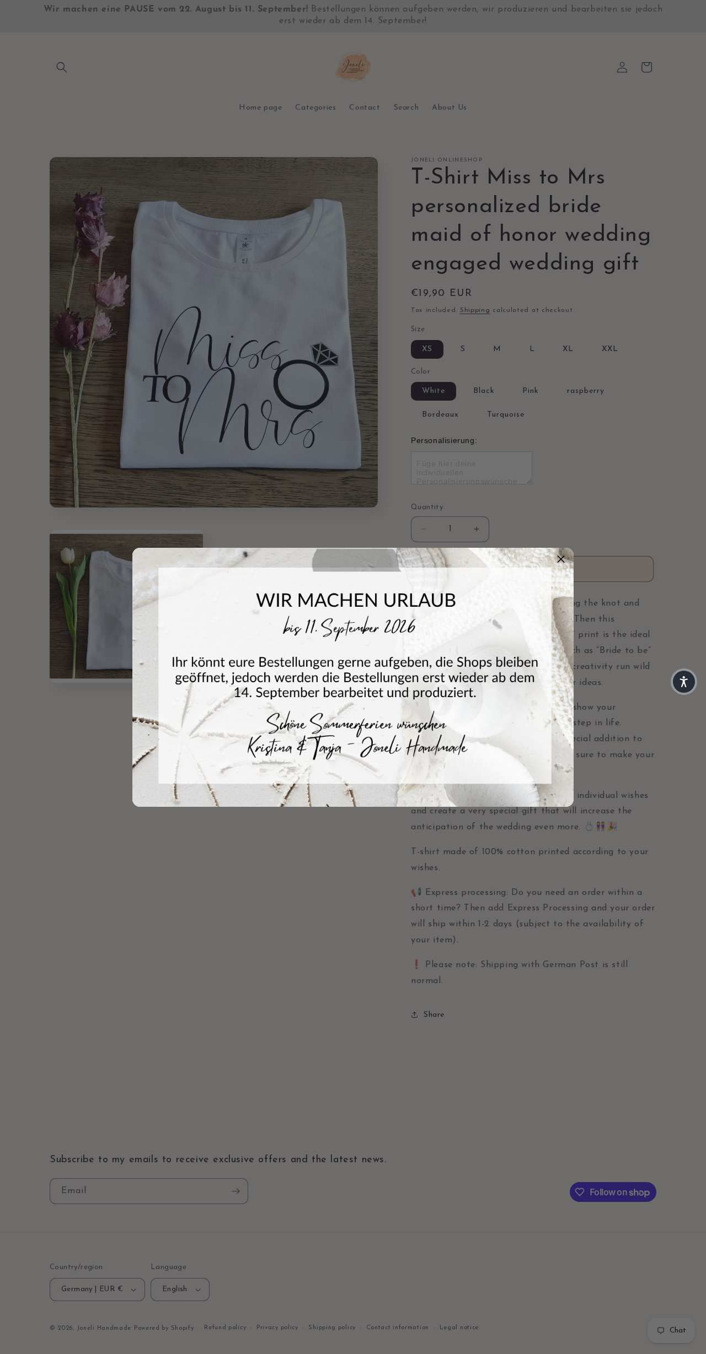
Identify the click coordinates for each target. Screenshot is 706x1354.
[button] (561, 560)
